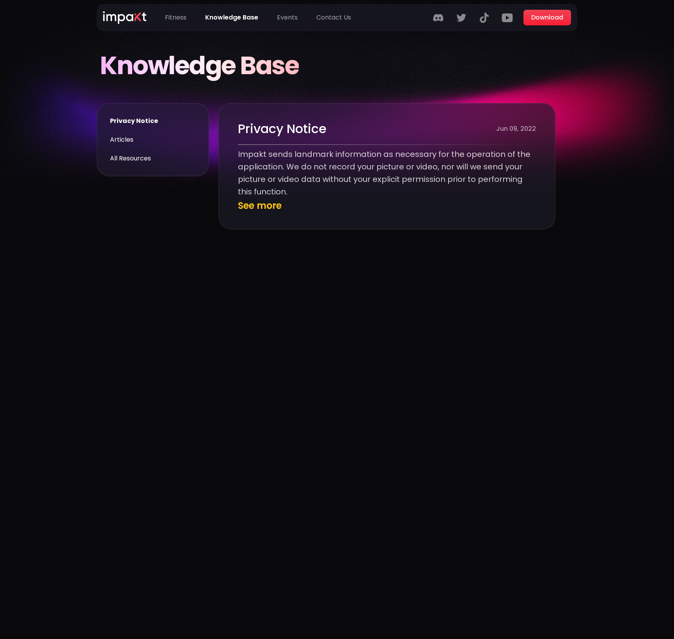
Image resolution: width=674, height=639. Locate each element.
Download (547, 17)
